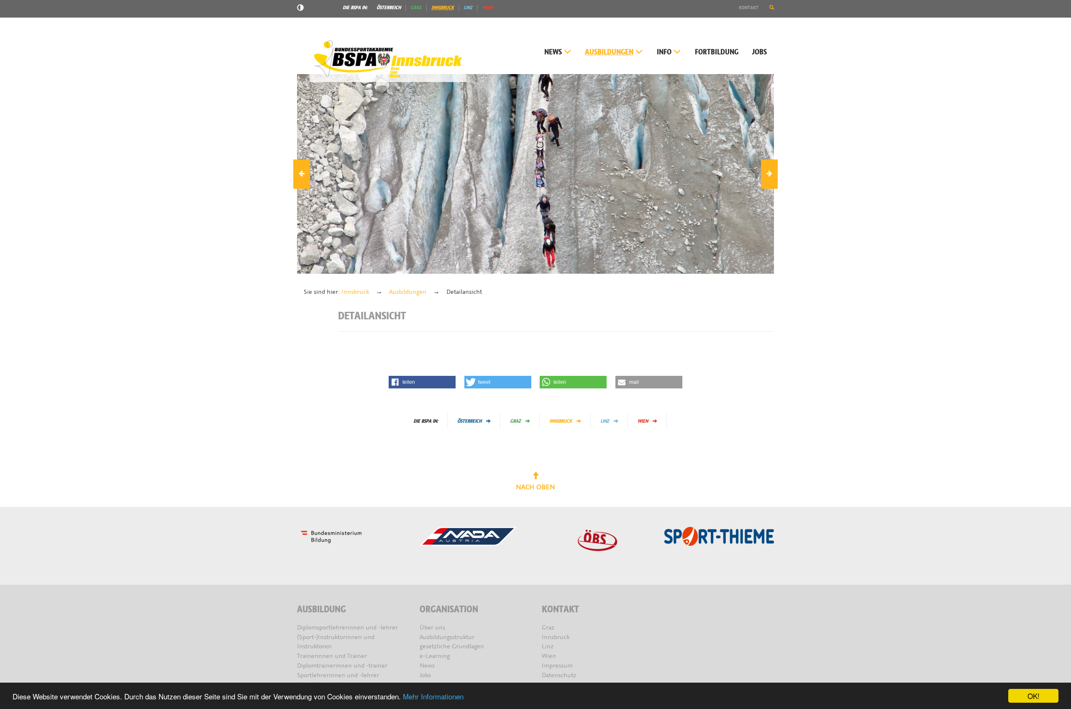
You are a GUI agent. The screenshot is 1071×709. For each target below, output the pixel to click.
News (553, 52)
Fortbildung (716, 52)
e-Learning (435, 656)
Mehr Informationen (433, 696)
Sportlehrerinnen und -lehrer (338, 675)
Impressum (557, 666)
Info (664, 52)
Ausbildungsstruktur (447, 637)
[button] (771, 7)
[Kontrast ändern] (300, 8)
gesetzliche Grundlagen (452, 646)
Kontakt (748, 7)
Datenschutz (559, 675)
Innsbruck (442, 7)
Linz (468, 7)
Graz (415, 7)
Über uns (432, 628)
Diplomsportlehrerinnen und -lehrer (347, 628)
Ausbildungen (609, 52)
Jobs (759, 52)
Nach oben (535, 487)
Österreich (389, 7)
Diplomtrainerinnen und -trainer (342, 666)
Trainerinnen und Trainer (332, 656)
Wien (487, 7)
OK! (1033, 696)
